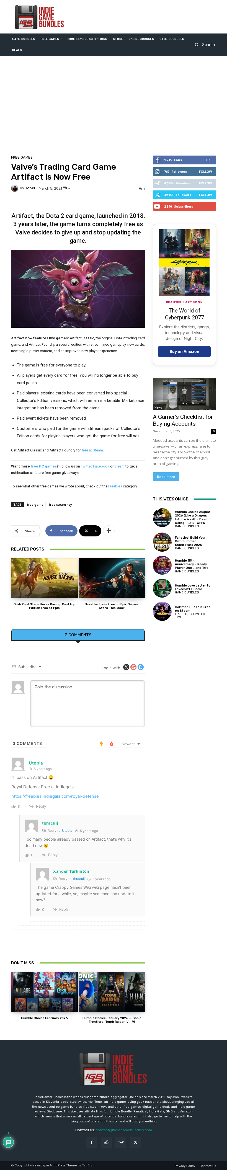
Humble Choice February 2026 (44, 1018)
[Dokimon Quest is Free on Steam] (162, 611)
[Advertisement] (113, 107)
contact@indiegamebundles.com (124, 1130)
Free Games (22, 157)
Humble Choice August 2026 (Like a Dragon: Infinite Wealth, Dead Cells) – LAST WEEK (193, 517)
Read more (166, 477)
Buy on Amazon (184, 351)
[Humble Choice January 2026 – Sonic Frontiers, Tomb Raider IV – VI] (112, 992)
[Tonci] (15, 188)
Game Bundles (187, 526)
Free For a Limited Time (190, 616)
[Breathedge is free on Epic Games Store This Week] (112, 578)
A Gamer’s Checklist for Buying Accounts (183, 420)
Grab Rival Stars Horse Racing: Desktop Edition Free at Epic (44, 606)
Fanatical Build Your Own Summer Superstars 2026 (190, 541)
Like (209, 160)
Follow (205, 171)
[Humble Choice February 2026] (44, 992)
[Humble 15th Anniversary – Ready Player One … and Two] (162, 565)
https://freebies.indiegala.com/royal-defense (55, 796)
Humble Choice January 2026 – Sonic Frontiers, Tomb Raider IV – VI (111, 1020)
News (158, 407)
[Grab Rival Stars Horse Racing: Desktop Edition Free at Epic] (44, 578)
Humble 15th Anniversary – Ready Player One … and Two (191, 564)
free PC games (44, 466)
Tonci (30, 188)
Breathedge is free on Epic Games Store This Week (112, 606)
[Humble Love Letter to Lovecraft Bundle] (162, 588)
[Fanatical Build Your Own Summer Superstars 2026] (162, 542)
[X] (135, 1142)
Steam (119, 466)
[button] (203, 44)
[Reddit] (106, 1142)
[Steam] (120, 1142)
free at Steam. (93, 450)
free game (35, 504)
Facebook (101, 466)
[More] (109, 530)
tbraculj (50, 823)
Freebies (115, 486)
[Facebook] (91, 1142)
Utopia (67, 830)
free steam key (60, 504)
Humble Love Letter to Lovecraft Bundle (192, 587)
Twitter (86, 466)
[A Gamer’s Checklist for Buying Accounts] (184, 394)
